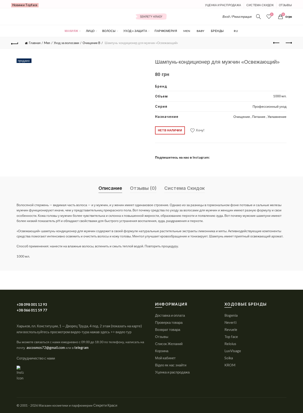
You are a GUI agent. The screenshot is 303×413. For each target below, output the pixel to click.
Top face (231, 336)
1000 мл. (279, 96)
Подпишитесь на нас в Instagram (182, 157)
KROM (229, 365)
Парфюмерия (166, 31)
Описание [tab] (110, 188)
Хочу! (200, 130)
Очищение (242, 117)
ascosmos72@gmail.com (46, 347)
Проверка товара (169, 322)
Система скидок (260, 5)
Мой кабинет (165, 358)
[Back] (15, 43)
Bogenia (231, 315)
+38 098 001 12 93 (32, 304)
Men (186, 31)
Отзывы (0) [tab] (143, 188)
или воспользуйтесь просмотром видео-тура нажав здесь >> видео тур (74, 332)
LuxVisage (232, 351)
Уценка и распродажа (223, 5)
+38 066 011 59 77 (32, 310)
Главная (34, 43)
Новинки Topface (24, 5)
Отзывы (285, 5)
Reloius (230, 344)
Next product (288, 43)
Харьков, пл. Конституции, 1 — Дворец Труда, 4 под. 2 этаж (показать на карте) (79, 326)
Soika (228, 358)
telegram (81, 347)
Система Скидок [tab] (184, 188)
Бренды (217, 31)
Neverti (230, 322)
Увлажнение (276, 117)
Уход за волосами (66, 43)
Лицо (90, 31)
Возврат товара (167, 329)
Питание (259, 117)
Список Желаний (169, 344)
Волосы (109, 31)
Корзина (161, 351)
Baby (201, 31)
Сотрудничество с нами (36, 358)
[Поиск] (258, 16)
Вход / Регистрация (237, 16)
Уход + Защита (135, 31)
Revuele (230, 329)
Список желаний (271, 14)
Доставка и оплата (170, 315)
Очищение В (91, 43)
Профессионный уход (269, 106)
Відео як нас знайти (170, 365)
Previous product (276, 43)
